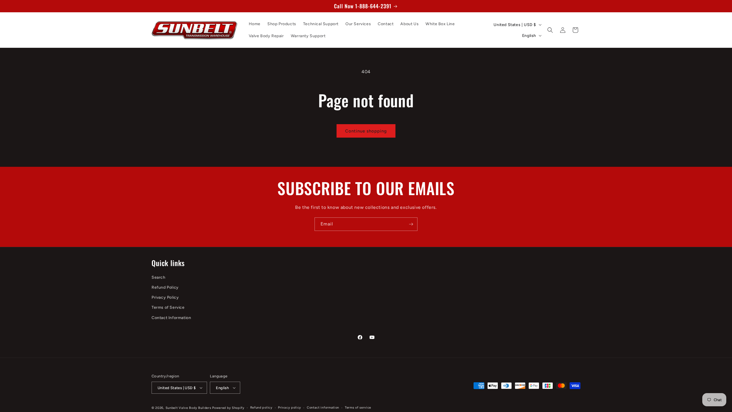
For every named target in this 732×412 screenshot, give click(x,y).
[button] (550, 30)
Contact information (323, 407)
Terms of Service (168, 307)
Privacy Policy (165, 297)
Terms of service (358, 407)
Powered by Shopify (228, 408)
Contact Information (171, 317)
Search (159, 277)
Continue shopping (366, 131)
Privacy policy (289, 407)
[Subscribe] (411, 224)
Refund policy (261, 407)
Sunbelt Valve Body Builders (188, 408)
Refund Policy (165, 287)
